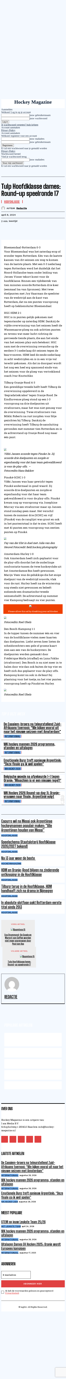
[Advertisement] (33, 1344)
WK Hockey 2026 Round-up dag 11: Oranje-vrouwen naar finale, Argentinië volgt (32, 795)
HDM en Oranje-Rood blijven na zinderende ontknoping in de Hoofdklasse (30, 872)
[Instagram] (13, 1139)
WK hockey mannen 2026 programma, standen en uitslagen (29, 746)
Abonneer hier (32, 1284)
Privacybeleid (12, 1293)
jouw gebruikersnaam (40, 115)
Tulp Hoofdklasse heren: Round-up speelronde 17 (19, 963)
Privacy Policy (8, 130)
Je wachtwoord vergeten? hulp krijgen (19, 124)
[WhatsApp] (39, 229)
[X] (17, 229)
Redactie (21, 208)
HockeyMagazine (11, 863)
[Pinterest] (28, 229)
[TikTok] (21, 1139)
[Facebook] (6, 229)
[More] (50, 229)
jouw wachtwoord (38, 118)
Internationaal (12, 736)
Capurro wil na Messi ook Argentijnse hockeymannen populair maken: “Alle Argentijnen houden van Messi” (26, 825)
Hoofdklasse (9, 835)
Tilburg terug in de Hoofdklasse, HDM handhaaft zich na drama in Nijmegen (27, 888)
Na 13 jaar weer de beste (18, 858)
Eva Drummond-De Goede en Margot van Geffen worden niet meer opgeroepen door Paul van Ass (17, 939)
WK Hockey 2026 (12, 768)
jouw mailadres (37, 138)
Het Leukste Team (11, 1226)
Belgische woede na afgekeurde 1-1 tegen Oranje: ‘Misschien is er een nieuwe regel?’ (32, 778)
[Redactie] (4, 208)
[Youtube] (38, 1139)
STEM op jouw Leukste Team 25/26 (23, 1222)
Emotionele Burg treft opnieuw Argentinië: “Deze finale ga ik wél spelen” (32, 762)
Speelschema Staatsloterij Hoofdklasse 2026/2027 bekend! (28, 844)
